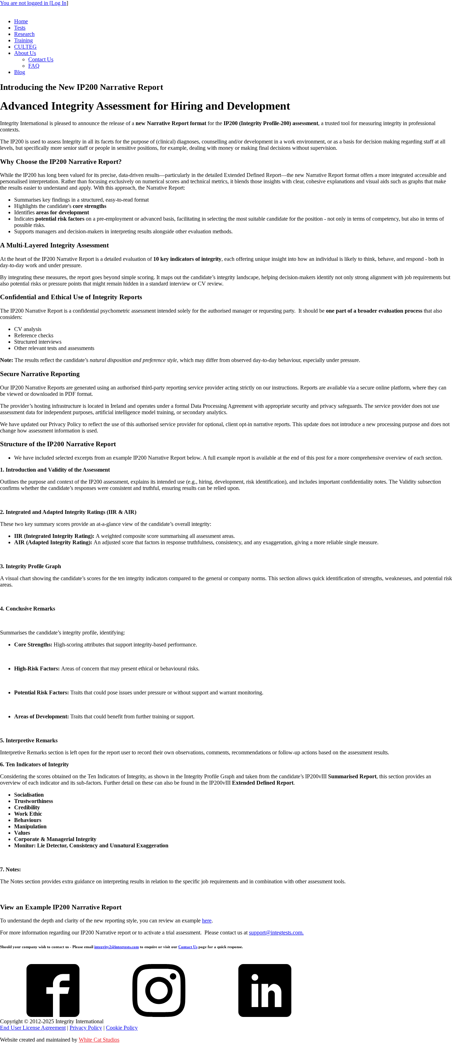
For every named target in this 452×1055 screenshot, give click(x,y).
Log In (58, 3)
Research (24, 34)
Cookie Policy (122, 1028)
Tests (19, 28)
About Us (25, 53)
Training (23, 40)
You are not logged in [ (25, 3)
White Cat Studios (99, 1040)
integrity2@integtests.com (116, 947)
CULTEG (25, 47)
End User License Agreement (33, 1028)
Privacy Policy (86, 1028)
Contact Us (40, 59)
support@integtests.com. (276, 933)
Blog (19, 72)
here (207, 921)
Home (21, 21)
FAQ (34, 66)
